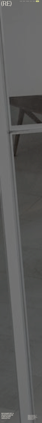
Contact (34, 1)
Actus (31, 1)
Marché (24, 1)
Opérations (27, 1)
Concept (21, 1)
